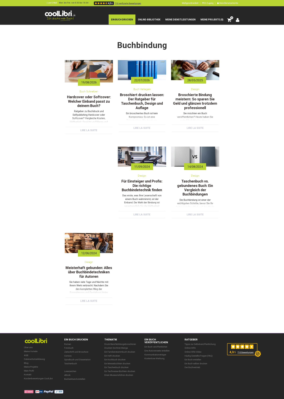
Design (195, 89)
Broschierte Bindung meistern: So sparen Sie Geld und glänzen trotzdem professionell (195, 101)
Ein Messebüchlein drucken (117, 363)
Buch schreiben (89, 91)
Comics (67, 356)
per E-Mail (52, 3)
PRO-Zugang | (208, 3)
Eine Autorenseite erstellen (157, 350)
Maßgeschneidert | (191, 3)
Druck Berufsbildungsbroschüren (120, 344)
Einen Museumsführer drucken (118, 375)
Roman (67, 344)
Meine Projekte (31, 367)
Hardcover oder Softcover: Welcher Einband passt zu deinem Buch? (89, 101)
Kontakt (27, 374)
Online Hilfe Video (193, 352)
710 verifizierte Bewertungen (128, 3)
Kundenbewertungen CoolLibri (38, 378)
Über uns (28, 347)
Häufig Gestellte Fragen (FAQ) (199, 356)
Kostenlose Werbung (154, 358)
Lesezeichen (70, 371)
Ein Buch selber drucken (196, 363)
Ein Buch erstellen (193, 359)
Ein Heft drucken (112, 356)
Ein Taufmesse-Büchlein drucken (119, 371)
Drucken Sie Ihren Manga (116, 348)
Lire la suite (88, 130)
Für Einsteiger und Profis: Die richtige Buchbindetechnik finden (141, 185)
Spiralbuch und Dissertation (77, 359)
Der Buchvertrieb (192, 367)
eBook (67, 375)
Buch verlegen (142, 89)
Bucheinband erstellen (74, 379)
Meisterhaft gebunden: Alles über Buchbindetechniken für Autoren (89, 272)
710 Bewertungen (245, 352)
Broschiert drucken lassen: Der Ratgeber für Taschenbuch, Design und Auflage (142, 101)
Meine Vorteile (30, 351)
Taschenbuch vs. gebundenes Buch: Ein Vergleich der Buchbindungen (195, 187)
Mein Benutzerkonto (228, 3)
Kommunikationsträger (155, 354)
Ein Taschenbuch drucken (116, 367)
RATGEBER (191, 339)
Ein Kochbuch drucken (115, 359)
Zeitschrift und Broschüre (76, 352)
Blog (26, 363)
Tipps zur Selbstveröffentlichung (200, 344)
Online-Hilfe (190, 348)
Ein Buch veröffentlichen (156, 341)
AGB (26, 355)
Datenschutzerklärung (34, 359)
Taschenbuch (70, 363)
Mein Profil (29, 371)
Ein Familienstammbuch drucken (119, 352)
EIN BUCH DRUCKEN (76, 339)
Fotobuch (68, 348)
